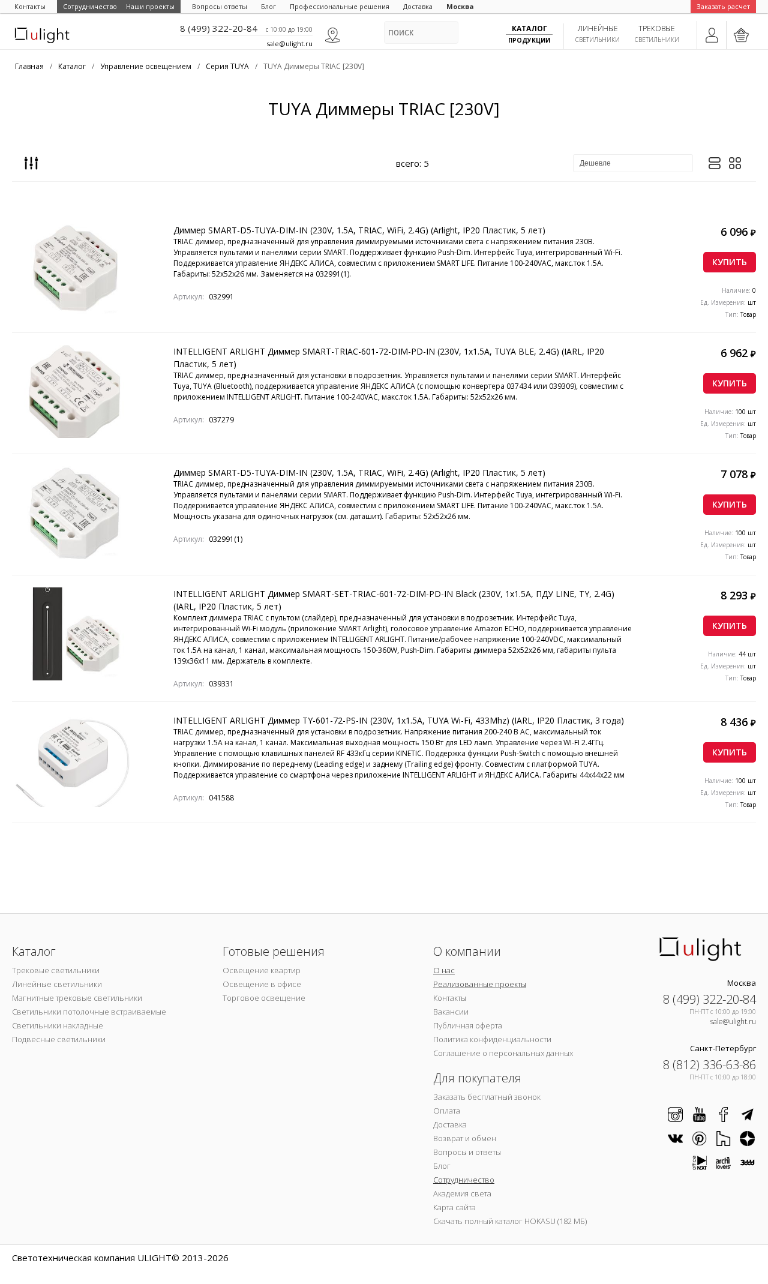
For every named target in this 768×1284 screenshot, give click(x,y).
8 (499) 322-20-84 (218, 28)
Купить (729, 262)
